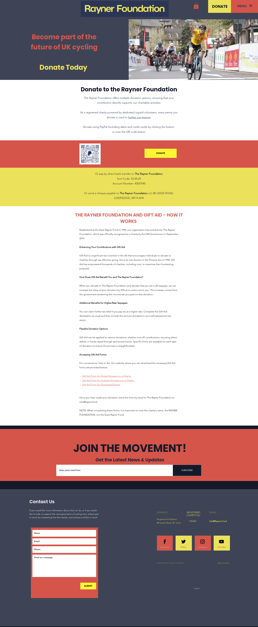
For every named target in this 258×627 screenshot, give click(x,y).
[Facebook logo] (165, 542)
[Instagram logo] (202, 542)
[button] (196, 6)
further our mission (139, 117)
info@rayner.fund (88, 401)
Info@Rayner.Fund (218, 521)
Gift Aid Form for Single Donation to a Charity (106, 376)
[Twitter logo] (183, 542)
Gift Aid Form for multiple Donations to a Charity (108, 380)
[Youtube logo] (221, 542)
